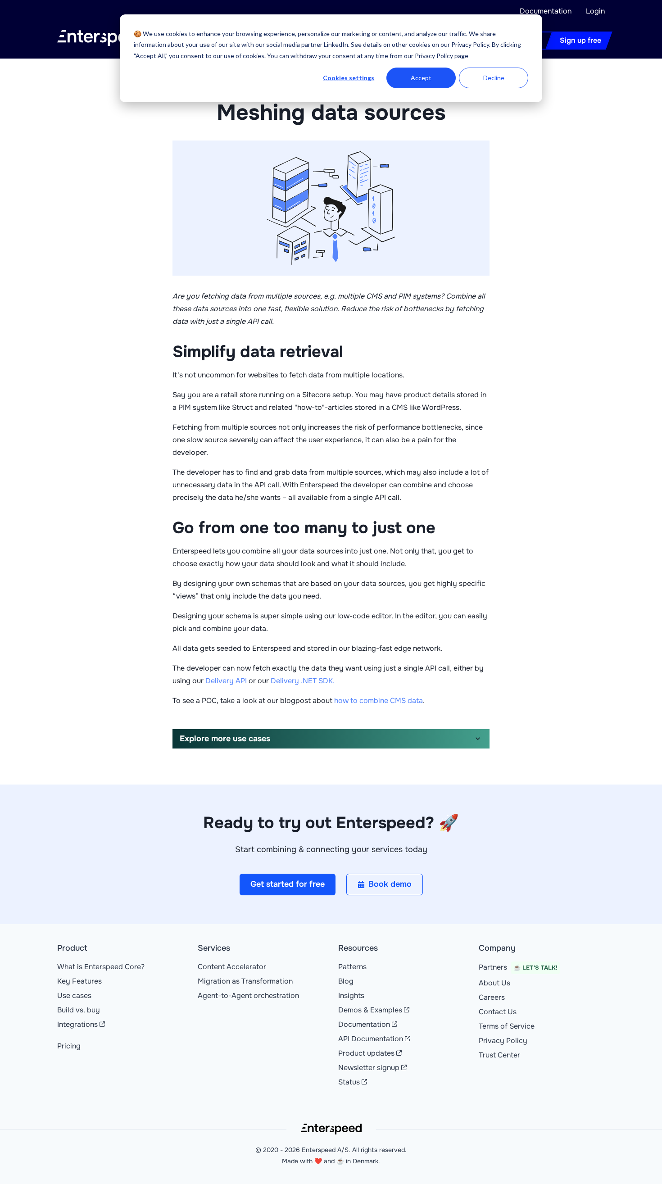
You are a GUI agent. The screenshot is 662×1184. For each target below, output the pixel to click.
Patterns (352, 966)
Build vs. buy (78, 1010)
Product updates (366, 1053)
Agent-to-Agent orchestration (248, 995)
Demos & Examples (370, 1010)
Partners (518, 967)
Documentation (545, 11)
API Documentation (370, 1038)
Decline (493, 78)
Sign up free (580, 40)
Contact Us (498, 1011)
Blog (346, 981)
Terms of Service (507, 1026)
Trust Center (499, 1055)
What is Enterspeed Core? (101, 966)
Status (349, 1082)
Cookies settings (348, 78)
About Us (494, 983)
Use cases (74, 995)
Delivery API (226, 680)
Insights (351, 995)
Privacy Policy (503, 1040)
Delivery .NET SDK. (303, 680)
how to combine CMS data (378, 700)
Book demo (390, 884)
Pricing (69, 1046)
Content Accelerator (232, 966)
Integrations (77, 1024)
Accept (421, 78)
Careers (492, 997)
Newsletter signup (368, 1067)
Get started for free (287, 884)
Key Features (79, 981)
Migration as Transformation (245, 981)
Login (595, 11)
